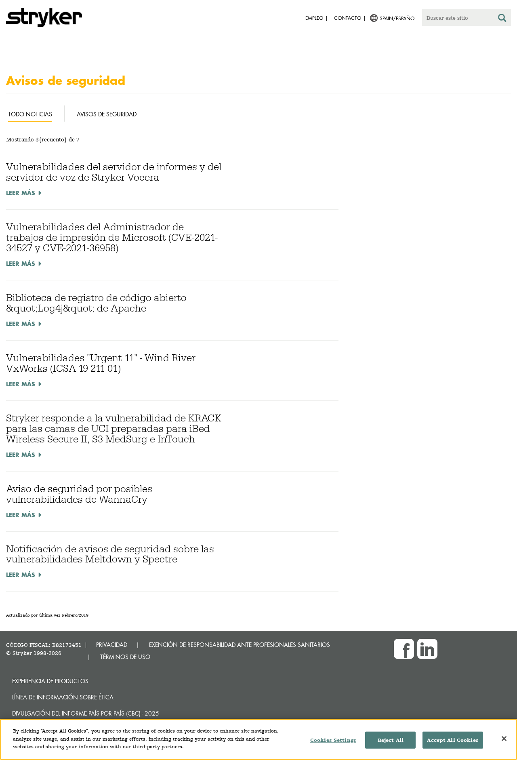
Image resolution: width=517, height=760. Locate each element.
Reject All (391, 740)
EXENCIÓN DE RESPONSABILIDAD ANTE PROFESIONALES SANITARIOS (239, 644)
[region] (258, 739)
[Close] (504, 738)
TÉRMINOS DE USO (125, 657)
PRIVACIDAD (111, 644)
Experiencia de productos (50, 681)
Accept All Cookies (452, 740)
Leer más (20, 193)
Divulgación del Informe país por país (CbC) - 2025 (85, 713)
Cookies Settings (333, 740)
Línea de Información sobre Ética (62, 697)
